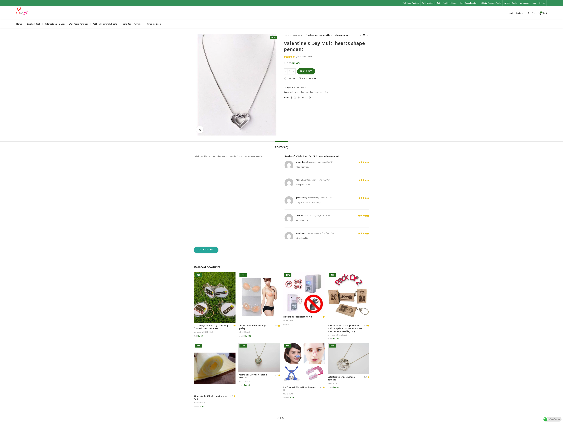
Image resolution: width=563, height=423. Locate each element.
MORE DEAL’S (298, 35)
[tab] (281, 145)
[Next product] (367, 35)
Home (286, 35)
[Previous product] (360, 35)
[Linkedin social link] (302, 98)
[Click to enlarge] (199, 129)
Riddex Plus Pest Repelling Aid (297, 317)
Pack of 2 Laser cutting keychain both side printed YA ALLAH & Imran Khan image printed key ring (345, 328)
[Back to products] (364, 35)
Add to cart (306, 71)
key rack (197, 332)
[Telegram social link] (310, 98)
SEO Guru (281, 418)
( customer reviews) (305, 56)
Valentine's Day (321, 92)
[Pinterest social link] (299, 98)
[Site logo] (22, 13)
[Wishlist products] (534, 13)
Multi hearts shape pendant (302, 92)
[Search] (528, 13)
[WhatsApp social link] (306, 98)
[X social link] (295, 98)
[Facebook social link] (291, 98)
